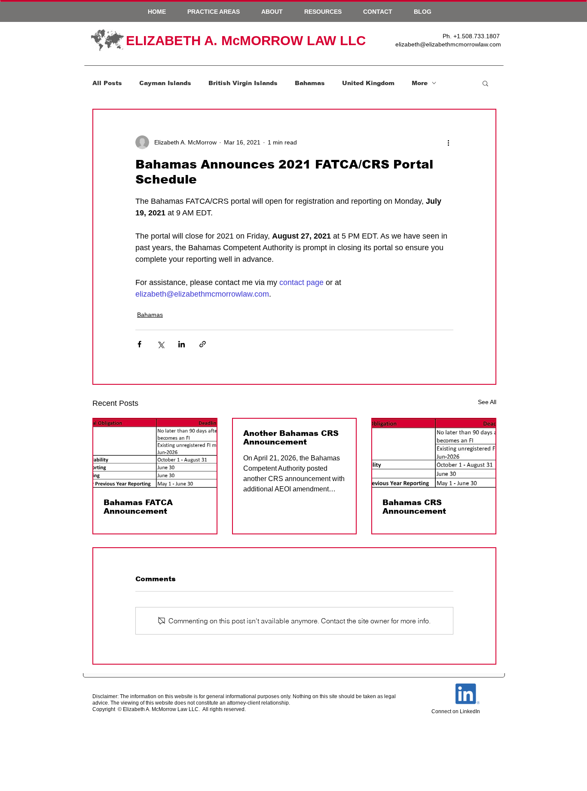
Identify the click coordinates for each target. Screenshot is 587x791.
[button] (214, 11)
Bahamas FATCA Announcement (138, 506)
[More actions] (448, 142)
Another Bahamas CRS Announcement (291, 437)
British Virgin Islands (243, 83)
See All (487, 402)
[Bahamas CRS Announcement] (433, 453)
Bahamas (310, 83)
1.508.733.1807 (478, 36)
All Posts (107, 83)
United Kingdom (368, 83)
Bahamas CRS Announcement (414, 506)
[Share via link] (203, 344)
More (420, 83)
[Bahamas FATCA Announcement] (155, 453)
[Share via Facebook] (139, 344)
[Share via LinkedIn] (181, 344)
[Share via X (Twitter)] (160, 344)
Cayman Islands (165, 83)
